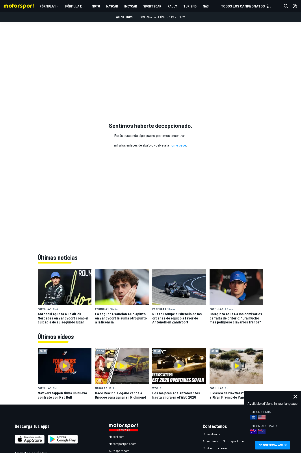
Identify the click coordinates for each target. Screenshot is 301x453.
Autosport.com (119, 451)
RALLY (172, 6)
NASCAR (112, 6)
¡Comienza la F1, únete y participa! (162, 17)
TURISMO (190, 6)
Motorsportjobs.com (122, 444)
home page (178, 145)
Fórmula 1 (48, 6)
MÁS (206, 6)
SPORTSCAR (152, 6)
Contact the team (215, 448)
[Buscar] (286, 6)
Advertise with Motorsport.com (224, 441)
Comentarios (211, 434)
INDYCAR (130, 6)
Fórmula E (73, 6)
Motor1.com (116, 436)
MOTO (96, 6)
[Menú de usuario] (294, 6)
